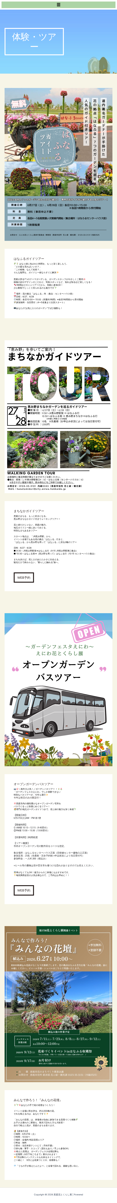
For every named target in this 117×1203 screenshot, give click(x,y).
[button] (58, 5)
